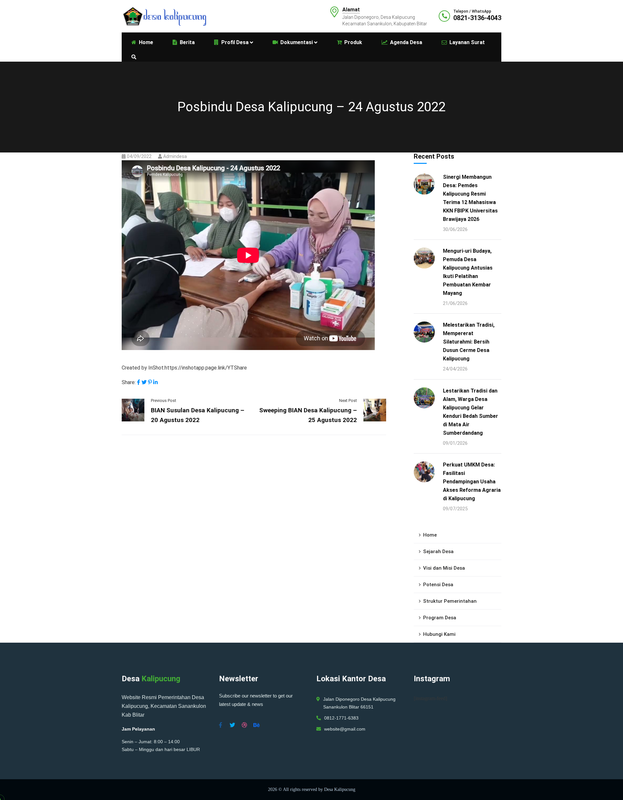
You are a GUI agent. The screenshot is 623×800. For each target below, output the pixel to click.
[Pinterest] (150, 382)
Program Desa (439, 618)
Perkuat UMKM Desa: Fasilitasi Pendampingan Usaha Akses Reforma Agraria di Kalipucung (472, 482)
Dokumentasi (296, 42)
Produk (353, 42)
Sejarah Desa (438, 551)
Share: (129, 382)
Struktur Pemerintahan (450, 601)
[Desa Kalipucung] (164, 16)
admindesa (175, 156)
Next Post (348, 400)
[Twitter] (144, 382)
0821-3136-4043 (477, 18)
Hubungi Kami (439, 634)
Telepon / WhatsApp (472, 11)
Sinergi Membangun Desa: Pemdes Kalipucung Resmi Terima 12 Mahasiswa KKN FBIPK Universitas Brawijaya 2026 (470, 198)
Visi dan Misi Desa (444, 568)
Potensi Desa (438, 585)
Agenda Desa (406, 42)
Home (430, 535)
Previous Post (163, 400)
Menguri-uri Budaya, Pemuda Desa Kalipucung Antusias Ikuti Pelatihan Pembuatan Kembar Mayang (468, 272)
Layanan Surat (467, 42)
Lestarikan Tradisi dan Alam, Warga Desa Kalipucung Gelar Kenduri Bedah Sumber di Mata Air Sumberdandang (470, 412)
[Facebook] (138, 382)
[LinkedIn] (155, 382)
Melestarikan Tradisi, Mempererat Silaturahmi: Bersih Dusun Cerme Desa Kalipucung (469, 342)
